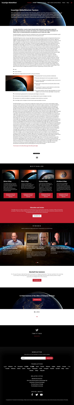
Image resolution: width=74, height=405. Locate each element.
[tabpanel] (13, 246)
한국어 (23, 368)
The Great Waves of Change (37, 384)
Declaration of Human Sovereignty (37, 382)
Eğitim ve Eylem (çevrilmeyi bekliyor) (54, 2)
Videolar (63, 2)
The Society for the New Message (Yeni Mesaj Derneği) (25, 145)
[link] (37, 157)
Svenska (31, 370)
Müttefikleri (29, 2)
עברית (69, 366)
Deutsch (42, 366)
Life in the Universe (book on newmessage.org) (37, 380)
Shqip (62, 368)
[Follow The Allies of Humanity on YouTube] (41, 395)
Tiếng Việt (42, 370)
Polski (40, 368)
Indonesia (13, 368)
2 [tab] (37, 262)
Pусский (58, 368)
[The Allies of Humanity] (9, 3)
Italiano (19, 368)
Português (46, 368)
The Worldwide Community (37, 386)
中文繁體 (32, 366)
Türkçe (36, 370)
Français (64, 366)
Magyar (28, 368)
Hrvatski (7, 368)
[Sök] (71, 3)
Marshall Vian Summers (42, 2)
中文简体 (26, 366)
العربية (5, 366)
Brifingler (34, 2)
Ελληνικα (48, 366)
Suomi (67, 368)
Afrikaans (10, 366)
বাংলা (15, 366)
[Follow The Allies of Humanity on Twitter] (37, 395)
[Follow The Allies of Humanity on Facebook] (32, 395)
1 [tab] (36, 262)
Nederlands (34, 368)
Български (20, 366)
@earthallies (37, 336)
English (53, 366)
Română (52, 368)
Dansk (37, 366)
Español (58, 366)
